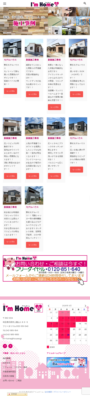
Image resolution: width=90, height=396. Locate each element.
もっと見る (10, 91)
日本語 (14, 394)
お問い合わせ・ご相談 (12, 380)
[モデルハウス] (12, 48)
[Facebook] (5, 346)
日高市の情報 (8, 376)
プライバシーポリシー (62, 392)
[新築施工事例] (34, 48)
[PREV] (49, 305)
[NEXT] (85, 305)
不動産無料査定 (9, 371)
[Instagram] (10, 346)
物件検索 (6, 358)
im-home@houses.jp (12, 338)
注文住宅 (6, 362)
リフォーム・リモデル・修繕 (15, 367)
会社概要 (48, 392)
